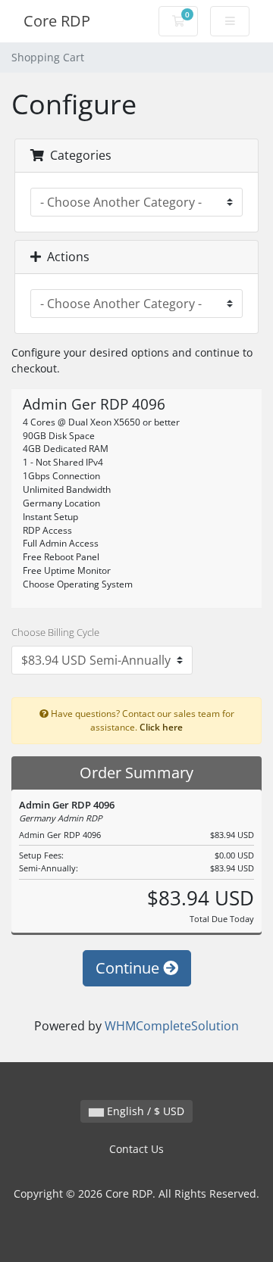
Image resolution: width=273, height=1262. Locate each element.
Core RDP (57, 21)
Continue (129, 968)
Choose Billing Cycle (55, 632)
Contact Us (136, 1149)
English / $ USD (144, 1111)
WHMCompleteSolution (172, 1025)
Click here (161, 727)
